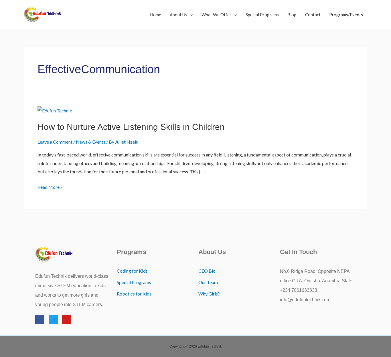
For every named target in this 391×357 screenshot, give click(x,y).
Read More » (50, 186)
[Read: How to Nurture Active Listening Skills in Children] (54, 110)
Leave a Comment (54, 141)
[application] (190, 15)
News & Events (90, 141)
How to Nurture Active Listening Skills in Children (131, 127)
